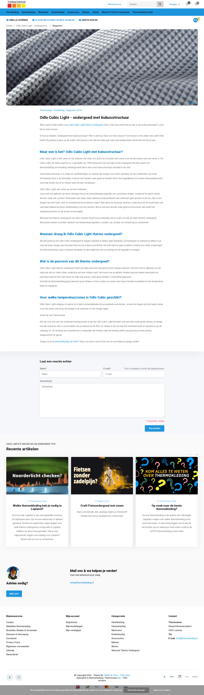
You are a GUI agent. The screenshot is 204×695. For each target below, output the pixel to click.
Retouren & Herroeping (17, 634)
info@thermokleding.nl (82, 582)
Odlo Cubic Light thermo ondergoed (86, 125)
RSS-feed (125, 675)
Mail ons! (14, 593)
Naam (43, 368)
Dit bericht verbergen (136, 690)
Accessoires (73, 12)
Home (9, 25)
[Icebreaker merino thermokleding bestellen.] (179, 676)
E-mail (107, 368)
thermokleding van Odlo (66, 341)
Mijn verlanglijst (73, 630)
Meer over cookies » (162, 690)
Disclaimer (11, 638)
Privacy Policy (13, 642)
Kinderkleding (57, 12)
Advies (96, 12)
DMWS (107, 675)
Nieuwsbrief (12, 654)
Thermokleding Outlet (142, 12)
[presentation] (190, 454)
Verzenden (154, 428)
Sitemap (10, 650)
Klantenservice (114, 4)
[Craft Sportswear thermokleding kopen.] (172, 676)
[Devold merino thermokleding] (195, 676)
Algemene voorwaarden (17, 646)
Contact (10, 622)
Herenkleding (12, 12)
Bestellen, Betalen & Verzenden (21, 630)
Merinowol (43, 12)
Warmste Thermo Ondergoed (115, 12)
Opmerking (46, 381)
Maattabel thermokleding (18, 626)
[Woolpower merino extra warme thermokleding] (187, 676)
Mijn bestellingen (74, 626)
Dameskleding (28, 12)
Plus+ (115, 675)
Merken (85, 12)
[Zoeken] (160, 4)
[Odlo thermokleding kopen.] (164, 676)
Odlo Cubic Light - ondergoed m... (32, 25)
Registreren (71, 622)
